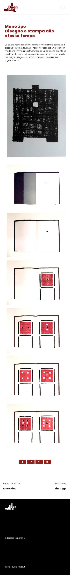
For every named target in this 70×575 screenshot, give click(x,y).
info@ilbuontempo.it (15, 566)
